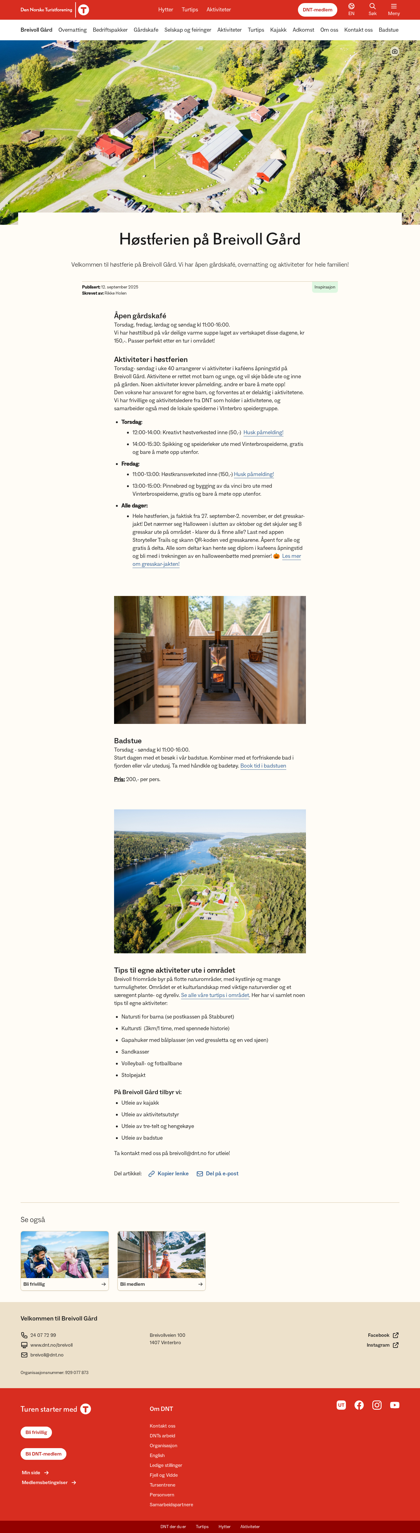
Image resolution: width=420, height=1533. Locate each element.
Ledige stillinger (166, 1465)
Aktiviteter (219, 9)
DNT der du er (173, 1527)
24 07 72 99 (43, 1335)
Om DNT (161, 1409)
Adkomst (303, 30)
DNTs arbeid (162, 1436)
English (157, 1455)
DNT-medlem (317, 10)
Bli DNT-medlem (43, 1454)
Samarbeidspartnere (171, 1505)
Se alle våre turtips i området (215, 995)
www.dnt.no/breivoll (51, 1345)
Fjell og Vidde (164, 1475)
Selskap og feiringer (187, 30)
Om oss (329, 30)
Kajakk (278, 30)
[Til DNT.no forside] (54, 10)
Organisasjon (163, 1446)
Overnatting (72, 30)
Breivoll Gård (36, 30)
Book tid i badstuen (263, 765)
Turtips (190, 9)
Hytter (165, 9)
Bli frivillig (36, 1432)
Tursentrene (162, 1485)
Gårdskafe (146, 30)
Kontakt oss (358, 30)
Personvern (162, 1495)
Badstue (388, 30)
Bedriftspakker (110, 30)
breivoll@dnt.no (47, 1355)
